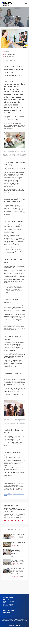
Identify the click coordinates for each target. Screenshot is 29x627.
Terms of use (18, 621)
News (7, 52)
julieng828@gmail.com (12, 605)
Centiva (17, 625)
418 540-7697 (9, 604)
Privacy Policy (11, 621)
